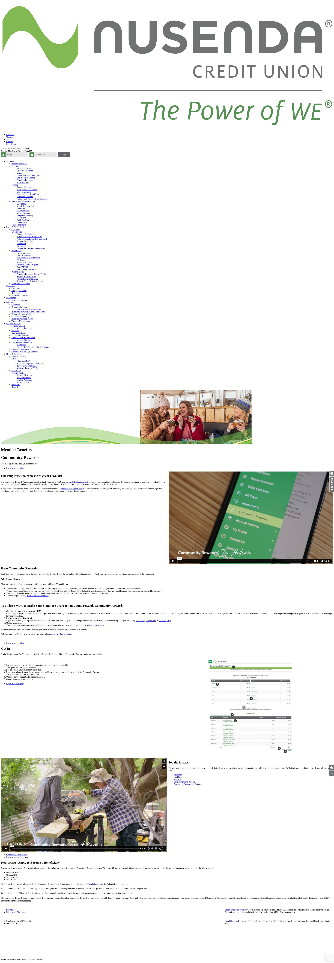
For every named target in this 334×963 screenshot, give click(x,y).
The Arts (177, 779)
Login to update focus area (17, 857)
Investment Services (19, 300)
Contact (9, 142)
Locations (10, 134)
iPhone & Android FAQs (27, 366)
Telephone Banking (25, 215)
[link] (331, 767)
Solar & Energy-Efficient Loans (30, 281)
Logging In (21, 204)
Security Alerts (23, 382)
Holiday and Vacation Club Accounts (32, 199)
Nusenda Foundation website (92, 884)
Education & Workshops (21, 342)
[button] (331, 491)
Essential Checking (24, 168)
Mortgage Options (18, 290)
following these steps (95, 625)
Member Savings (18, 326)
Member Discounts (24, 328)
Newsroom (16, 370)
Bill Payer (21, 208)
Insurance (15, 330)
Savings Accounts (24, 187)
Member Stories (23, 340)
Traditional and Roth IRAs (28, 194)
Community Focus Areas (16, 855)
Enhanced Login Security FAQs (30, 363)
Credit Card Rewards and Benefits (31, 248)
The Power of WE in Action (23, 337)
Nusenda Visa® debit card (71, 489)
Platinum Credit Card (25, 234)
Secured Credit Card (25, 241)
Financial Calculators (20, 349)
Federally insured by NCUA (236, 910)
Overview (15, 229)
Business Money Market (21, 314)
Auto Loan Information (26, 269)
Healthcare (178, 777)
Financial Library (18, 356)
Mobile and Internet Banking (23, 201)
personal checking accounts (77, 482)
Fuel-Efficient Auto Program (28, 258)
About (8, 139)
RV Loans (21, 260)
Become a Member (19, 164)
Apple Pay (140, 620)
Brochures (15, 385)
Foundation (11, 144)
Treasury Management (20, 321)
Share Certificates (24, 192)
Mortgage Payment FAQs (27, 368)
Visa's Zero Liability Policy (38, 596)
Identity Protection (24, 380)
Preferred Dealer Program (27, 265)
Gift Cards (21, 246)
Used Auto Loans (24, 255)
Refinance (15, 293)
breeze (19, 173)
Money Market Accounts (27, 189)
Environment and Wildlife (184, 782)
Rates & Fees (16, 387)
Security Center (17, 373)
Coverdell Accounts (25, 196)
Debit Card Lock (24, 220)
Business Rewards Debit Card (29, 309)
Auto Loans (16, 251)
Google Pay (151, 620)
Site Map (10, 910)
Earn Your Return (18, 333)
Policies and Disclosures (16, 912)
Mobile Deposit (23, 211)
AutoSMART (22, 267)
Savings (14, 185)
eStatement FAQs (24, 361)
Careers (9, 137)
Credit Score (22, 222)
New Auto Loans (24, 253)
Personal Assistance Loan (27, 279)
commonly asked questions (60, 634)
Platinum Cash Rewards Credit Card (32, 239)
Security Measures (24, 375)
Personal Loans (17, 272)
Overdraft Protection (25, 180)
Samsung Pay (165, 620)
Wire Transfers (23, 182)
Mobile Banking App (25, 206)
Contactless (21, 243)
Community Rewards (20, 335)
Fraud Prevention (24, 377)
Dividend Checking (25, 171)
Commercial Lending (20, 316)
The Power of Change (26, 178)
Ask (27, 149)
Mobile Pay (21, 218)
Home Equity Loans (19, 295)
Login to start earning (15, 468)
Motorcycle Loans (24, 262)
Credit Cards (16, 232)
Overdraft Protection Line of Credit (31, 274)
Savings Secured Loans (26, 276)
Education (178, 775)
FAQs (13, 359)
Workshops (21, 345)
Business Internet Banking (22, 319)
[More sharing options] (331, 773)
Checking (15, 166)
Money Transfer (23, 213)
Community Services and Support (188, 784)
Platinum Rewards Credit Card (29, 236)
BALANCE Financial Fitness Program (33, 347)
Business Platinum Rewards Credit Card (28, 312)
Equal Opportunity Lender (236, 921)
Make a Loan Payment (20, 283)
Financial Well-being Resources (24, 352)
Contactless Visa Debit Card (28, 175)
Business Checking (19, 307)
